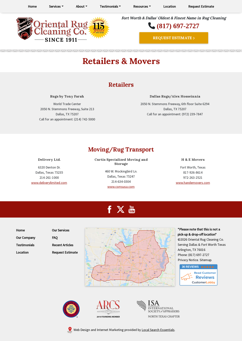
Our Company (25, 237)
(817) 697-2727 (178, 26)
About (80, 6)
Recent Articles (62, 245)
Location (169, 6)
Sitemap (205, 260)
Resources (140, 6)
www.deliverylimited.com (49, 182)
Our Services (60, 230)
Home (32, 6)
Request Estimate (201, 6)
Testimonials (109, 6)
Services (55, 6)
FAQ (55, 237)
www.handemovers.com (193, 182)
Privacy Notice (188, 260)
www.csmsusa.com (121, 186)
